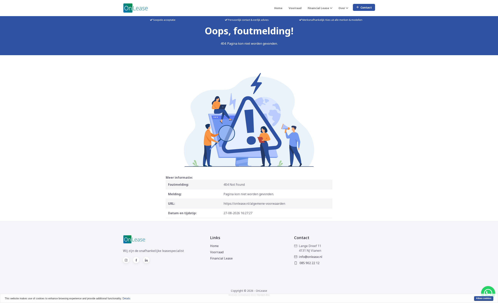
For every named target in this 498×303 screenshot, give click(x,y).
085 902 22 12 (309, 263)
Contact (366, 7)
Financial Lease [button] (319, 8)
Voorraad (295, 8)
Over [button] (342, 8)
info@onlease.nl (310, 257)
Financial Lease (221, 258)
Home (278, 8)
